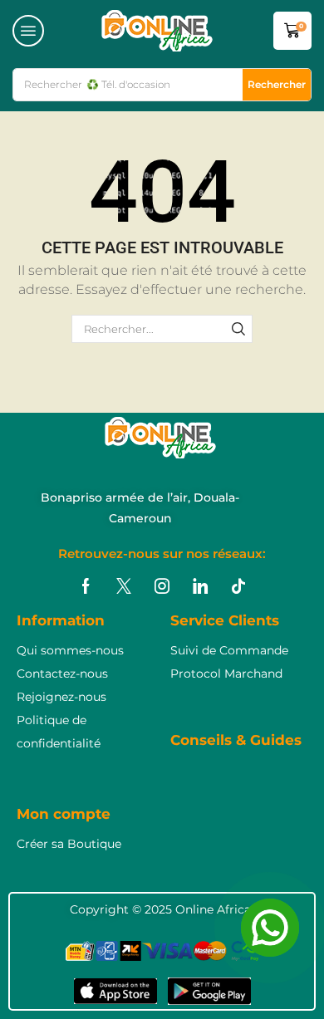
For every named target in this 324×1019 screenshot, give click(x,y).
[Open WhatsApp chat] (270, 928)
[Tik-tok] (238, 586)
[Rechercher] (238, 329)
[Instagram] (162, 586)
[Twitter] (123, 586)
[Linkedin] (200, 586)
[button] (28, 31)
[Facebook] (86, 586)
